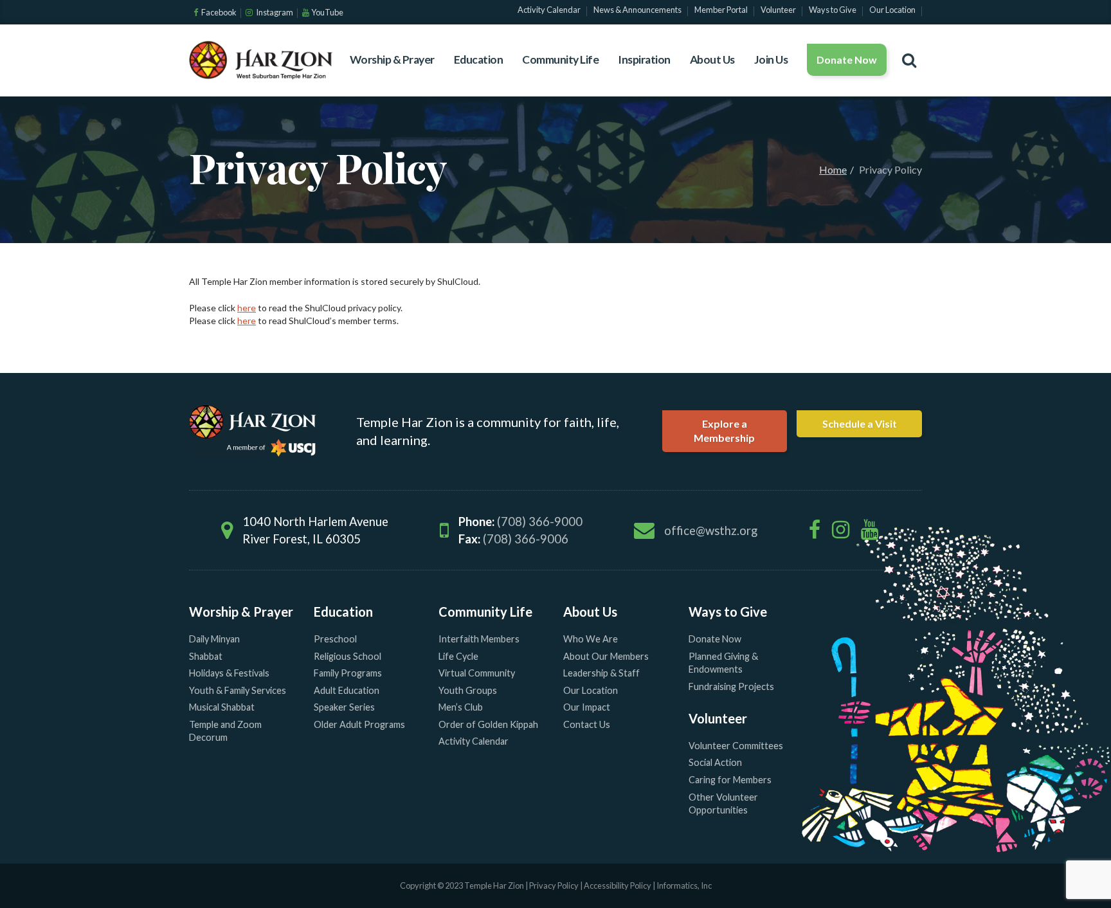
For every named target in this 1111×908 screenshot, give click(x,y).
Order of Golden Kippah (488, 724)
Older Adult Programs (359, 724)
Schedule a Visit (859, 423)
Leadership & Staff (601, 672)
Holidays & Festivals (229, 672)
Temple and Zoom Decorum (225, 731)
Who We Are (590, 638)
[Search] (909, 60)
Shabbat (205, 656)
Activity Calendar (473, 741)
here (246, 307)
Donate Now (847, 59)
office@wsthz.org (710, 530)
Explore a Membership (724, 430)
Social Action (715, 762)
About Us (712, 59)
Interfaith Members (478, 638)
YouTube (327, 12)
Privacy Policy (554, 885)
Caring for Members (730, 779)
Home (833, 169)
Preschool (335, 638)
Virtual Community (476, 672)
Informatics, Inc (684, 885)
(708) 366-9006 (525, 539)
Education (478, 59)
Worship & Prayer (392, 59)
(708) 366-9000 (540, 521)
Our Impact (586, 707)
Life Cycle (458, 656)
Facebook (218, 12)
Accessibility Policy (618, 885)
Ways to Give (728, 611)
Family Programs (348, 672)
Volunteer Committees (736, 745)
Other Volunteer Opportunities (723, 804)
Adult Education (346, 690)
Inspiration (644, 59)
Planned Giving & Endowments (723, 663)
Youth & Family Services (237, 690)
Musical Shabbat (222, 707)
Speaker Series (344, 707)
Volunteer (718, 718)
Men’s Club (460, 707)
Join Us (771, 59)
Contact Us (586, 724)
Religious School (347, 656)
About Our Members (606, 656)
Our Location (590, 690)
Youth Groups (467, 690)
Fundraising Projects (731, 686)
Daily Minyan (214, 638)
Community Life (560, 59)
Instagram (274, 12)
